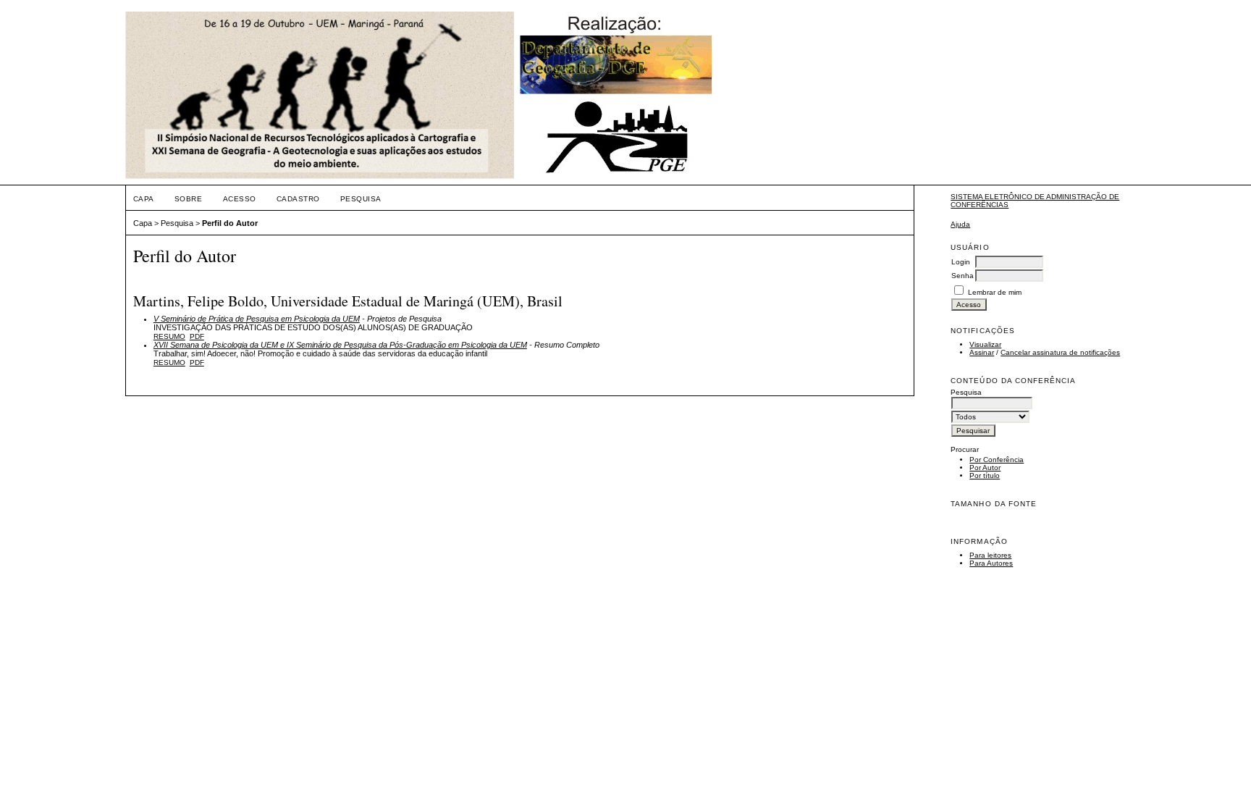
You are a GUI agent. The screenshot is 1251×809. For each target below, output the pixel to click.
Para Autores (991, 563)
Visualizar (985, 344)
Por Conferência (996, 460)
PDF (197, 336)
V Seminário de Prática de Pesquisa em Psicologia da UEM (256, 318)
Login (960, 262)
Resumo (169, 336)
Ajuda (960, 224)
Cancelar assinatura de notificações (1060, 352)
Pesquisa (361, 199)
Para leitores (990, 555)
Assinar (981, 352)
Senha (962, 276)
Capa (143, 199)
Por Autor (985, 467)
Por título (984, 475)
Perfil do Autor (230, 223)
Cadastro (298, 199)
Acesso (239, 199)
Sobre (188, 199)
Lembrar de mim (995, 292)
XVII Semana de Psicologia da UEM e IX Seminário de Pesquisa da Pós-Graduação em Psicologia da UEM (340, 344)
